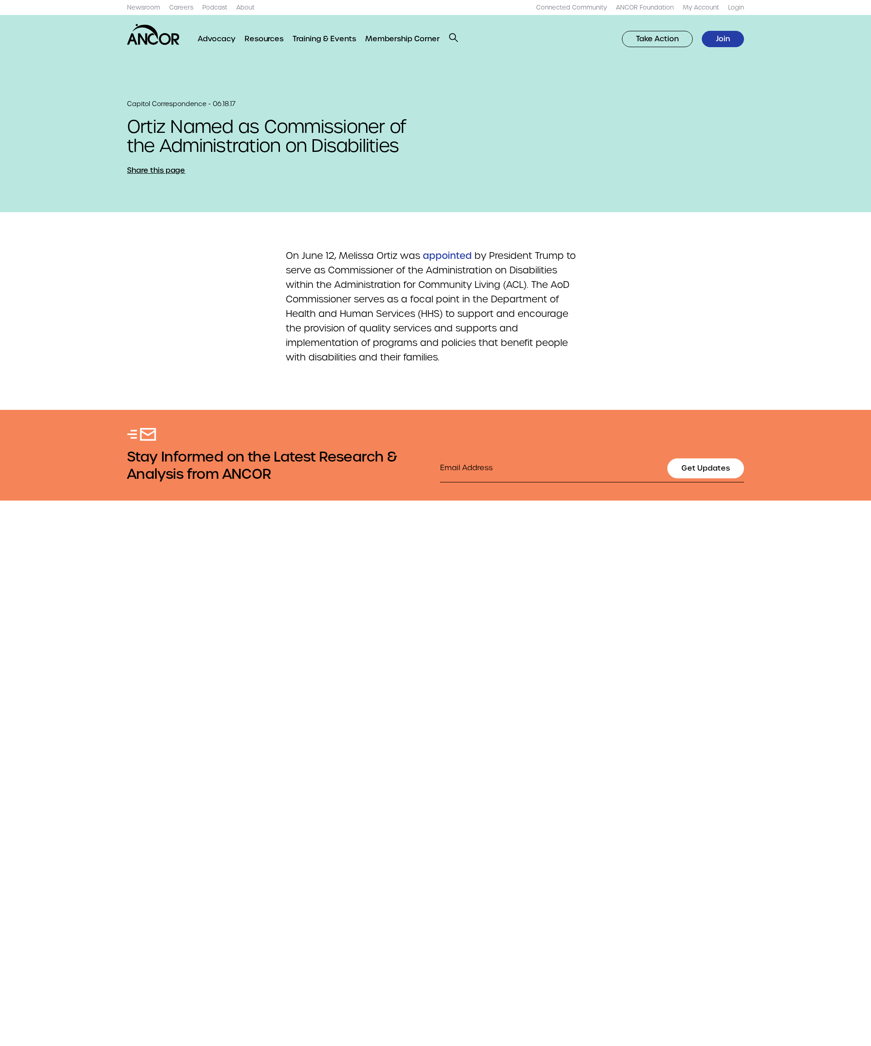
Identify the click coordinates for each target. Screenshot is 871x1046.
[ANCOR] (153, 34)
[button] (454, 38)
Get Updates (705, 468)
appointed (447, 256)
